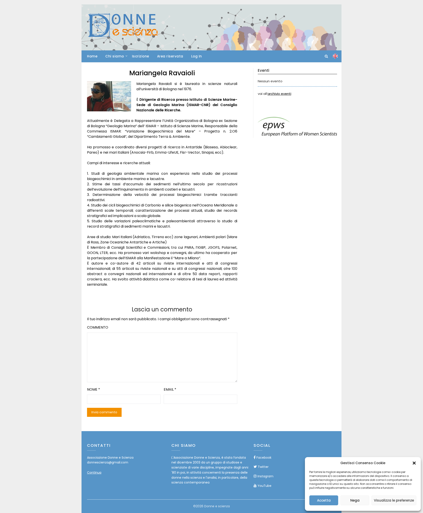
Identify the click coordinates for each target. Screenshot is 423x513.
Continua (94, 472)
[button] (414, 463)
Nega (355, 500)
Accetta (324, 500)
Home (92, 56)
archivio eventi (279, 93)
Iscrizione (140, 56)
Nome (93, 389)
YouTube (264, 486)
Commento (97, 327)
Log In (196, 56)
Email (170, 389)
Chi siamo (114, 56)
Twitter (263, 467)
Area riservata (170, 56)
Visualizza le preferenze (394, 500)
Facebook (263, 457)
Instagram (265, 476)
